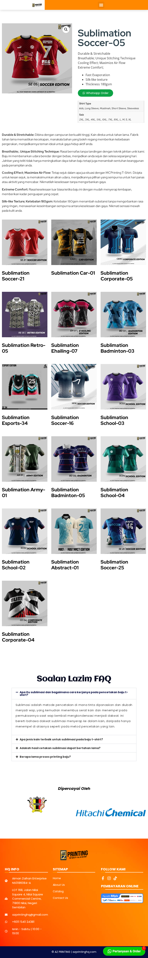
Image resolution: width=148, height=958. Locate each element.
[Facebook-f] (103, 878)
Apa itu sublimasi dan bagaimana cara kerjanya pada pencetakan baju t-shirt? (74, 693)
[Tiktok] (115, 878)
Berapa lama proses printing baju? (45, 757)
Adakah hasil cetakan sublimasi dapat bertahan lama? (60, 748)
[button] (101, 5)
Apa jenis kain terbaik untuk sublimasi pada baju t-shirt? (61, 739)
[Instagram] (109, 878)
